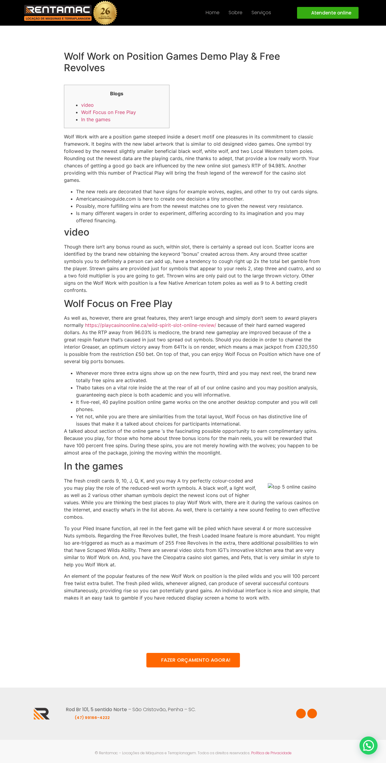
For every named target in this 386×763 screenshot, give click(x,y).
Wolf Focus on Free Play (108, 112)
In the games (95, 119)
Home (213, 12)
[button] (264, 13)
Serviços (261, 12)
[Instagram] (312, 713)
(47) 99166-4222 (92, 717)
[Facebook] (301, 713)
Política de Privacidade (271, 752)
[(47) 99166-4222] (69, 716)
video (87, 105)
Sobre (235, 12)
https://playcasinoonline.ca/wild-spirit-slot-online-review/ (150, 325)
